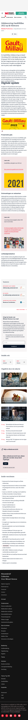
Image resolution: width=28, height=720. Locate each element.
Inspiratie (3, 687)
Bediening (4, 645)
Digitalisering (4, 651)
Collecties (5, 576)
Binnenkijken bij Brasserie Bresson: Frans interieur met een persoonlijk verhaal (15, 426)
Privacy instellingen (15, 711)
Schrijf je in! (14, 346)
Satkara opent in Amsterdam (9, 563)
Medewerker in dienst (6, 608)
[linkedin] (11, 715)
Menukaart (4, 628)
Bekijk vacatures (21, 309)
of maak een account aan (9, 467)
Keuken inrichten (5, 664)
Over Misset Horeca (9, 579)
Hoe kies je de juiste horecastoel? (14, 430)
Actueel (3, 599)
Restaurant (4, 692)
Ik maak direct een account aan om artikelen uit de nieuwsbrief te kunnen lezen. (15, 336)
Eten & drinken (5, 625)
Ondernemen (5, 603)
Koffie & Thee (4, 636)
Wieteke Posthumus (7, 28)
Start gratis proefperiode (21, 13)
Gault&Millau (4, 681)
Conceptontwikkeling (6, 666)
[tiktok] (19, 715)
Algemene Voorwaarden (15, 710)
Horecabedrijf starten (6, 614)
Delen (15, 34)
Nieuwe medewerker (6, 606)
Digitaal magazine (5, 583)
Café (2, 695)
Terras (3, 657)
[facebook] (2, 715)
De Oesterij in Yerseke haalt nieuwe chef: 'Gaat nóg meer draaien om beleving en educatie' (16, 435)
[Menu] (2, 13)
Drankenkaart (4, 633)
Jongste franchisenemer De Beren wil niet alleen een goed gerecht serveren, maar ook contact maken (14, 487)
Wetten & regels (5, 619)
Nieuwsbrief (6, 574)
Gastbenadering (5, 648)
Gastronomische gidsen (7, 622)
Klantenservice (4, 586)
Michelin (3, 678)
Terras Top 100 (5, 676)
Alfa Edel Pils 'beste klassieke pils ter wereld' (13, 539)
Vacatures (3, 589)
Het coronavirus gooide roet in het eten (13, 169)
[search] (25, 17)
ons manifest (4, 706)
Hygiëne (3, 653)
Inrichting (3, 669)
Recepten (3, 631)
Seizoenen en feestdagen (7, 639)
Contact (3, 592)
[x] (6, 715)
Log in (5, 463)
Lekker (3, 684)
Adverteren (4, 594)
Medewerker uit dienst (6, 611)
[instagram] (15, 715)
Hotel (2, 698)
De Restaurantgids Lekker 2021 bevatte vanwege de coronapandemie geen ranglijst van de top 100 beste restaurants (13, 230)
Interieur (3, 661)
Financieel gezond (5, 617)
